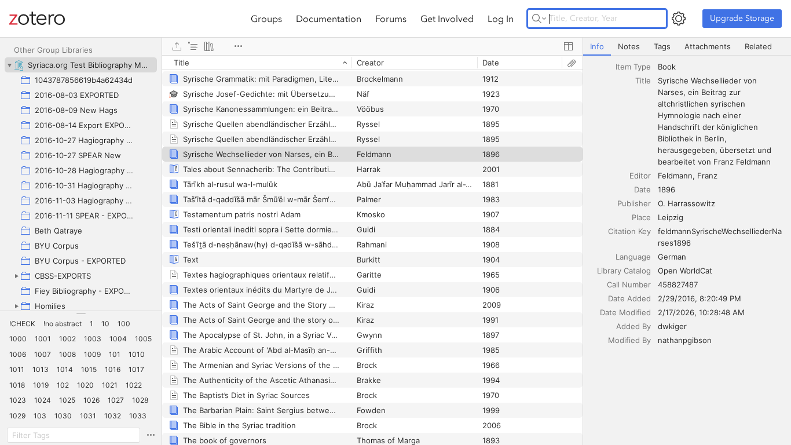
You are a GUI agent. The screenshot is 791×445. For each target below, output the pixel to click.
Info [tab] (597, 46)
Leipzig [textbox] (670, 217)
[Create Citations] (192, 46)
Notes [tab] (629, 46)
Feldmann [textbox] (675, 175)
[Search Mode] (539, 18)
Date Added (629, 298)
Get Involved (447, 18)
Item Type (633, 66)
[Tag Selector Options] (150, 435)
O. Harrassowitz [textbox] (686, 203)
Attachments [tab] (707, 46)
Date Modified (625, 312)
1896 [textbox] (666, 189)
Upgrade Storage (742, 18)
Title (643, 80)
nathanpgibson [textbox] (685, 340)
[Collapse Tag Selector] (81, 313)
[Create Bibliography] (209, 46)
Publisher (634, 203)
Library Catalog (624, 270)
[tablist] (687, 47)
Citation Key (629, 231)
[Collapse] (9, 65)
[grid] (372, 250)
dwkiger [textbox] (672, 326)
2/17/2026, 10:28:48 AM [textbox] (701, 312)
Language (633, 256)
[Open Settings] (679, 18)
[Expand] (16, 275)
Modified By (629, 340)
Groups (266, 18)
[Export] (176, 46)
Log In (501, 18)
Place (641, 217)
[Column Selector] (568, 46)
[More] (238, 46)
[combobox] (721, 66)
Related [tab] (758, 46)
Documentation (328, 18)
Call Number (629, 284)
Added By (633, 326)
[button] (22, 324)
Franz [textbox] (707, 175)
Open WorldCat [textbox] (685, 270)
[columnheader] (256, 63)
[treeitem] (81, 64)
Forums (391, 18)
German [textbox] (672, 256)
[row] (372, 62)
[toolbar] (372, 46)
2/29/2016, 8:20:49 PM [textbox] (699, 298)
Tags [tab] (662, 46)
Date (642, 189)
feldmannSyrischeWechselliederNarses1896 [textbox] (720, 237)
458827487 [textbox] (678, 284)
